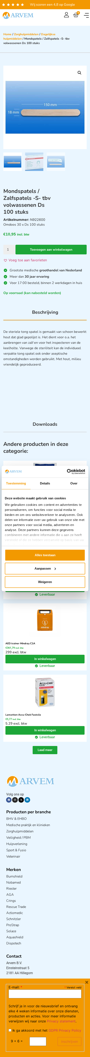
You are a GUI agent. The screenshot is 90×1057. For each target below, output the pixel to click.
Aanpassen (43, 568)
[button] (86, 15)
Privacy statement (61, 1021)
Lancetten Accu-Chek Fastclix (23, 714)
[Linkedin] (27, 800)
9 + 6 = (17, 1041)
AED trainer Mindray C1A (20, 643)
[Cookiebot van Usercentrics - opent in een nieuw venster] (67, 471)
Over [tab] (73, 483)
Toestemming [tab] (16, 483)
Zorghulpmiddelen (26, 34)
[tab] (45, 314)
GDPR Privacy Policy (65, 1030)
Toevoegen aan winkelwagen (51, 249)
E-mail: (15, 987)
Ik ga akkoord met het (46, 1030)
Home (7, 34)
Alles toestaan (45, 555)
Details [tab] (45, 483)
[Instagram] (15, 800)
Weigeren (45, 582)
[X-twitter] (21, 800)
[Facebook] (9, 800)
